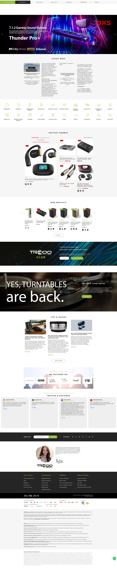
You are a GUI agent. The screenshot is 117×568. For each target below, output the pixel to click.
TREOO (61, 182)
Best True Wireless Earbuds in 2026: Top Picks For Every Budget (81, 334)
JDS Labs (74, 558)
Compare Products (46, 489)
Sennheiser (41, 562)
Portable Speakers (45, 529)
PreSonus (30, 561)
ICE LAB (33, 558)
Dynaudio (26, 556)
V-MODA (52, 564)
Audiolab (89, 552)
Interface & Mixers (64, 109)
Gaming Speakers (49, 523)
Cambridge (68, 79)
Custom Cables (56, 543)
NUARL (42, 560)
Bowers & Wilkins (85, 553)
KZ (52, 558)
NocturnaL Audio (32, 560)
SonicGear (69, 562)
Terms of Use (45, 482)
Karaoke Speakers (66, 525)
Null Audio (46, 560)
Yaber (32, 565)
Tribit (90, 563)
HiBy (81, 557)
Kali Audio (89, 558)
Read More (27, 351)
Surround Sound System (52, 525)
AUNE (39, 553)
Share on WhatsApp (64, 478)
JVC (85, 558)
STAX (90, 562)
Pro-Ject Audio (35, 561)
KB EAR (28, 558)
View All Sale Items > (88, 137)
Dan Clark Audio (54, 555)
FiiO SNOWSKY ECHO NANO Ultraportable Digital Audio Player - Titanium (29, 222)
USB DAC (49, 537)
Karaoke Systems (74, 525)
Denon (77, 555)
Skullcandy (64, 562)
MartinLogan (31, 559)
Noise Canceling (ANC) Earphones (57, 539)
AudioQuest (26, 553)
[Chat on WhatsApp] (114, 558)
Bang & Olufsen (57, 553)
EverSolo (76, 556)
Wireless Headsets (31, 523)
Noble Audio (26, 560)
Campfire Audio (65, 554)
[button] (115, 34)
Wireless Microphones (57, 533)
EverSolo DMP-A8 (35, 78)
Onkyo (50, 560)
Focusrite (38, 557)
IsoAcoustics (54, 558)
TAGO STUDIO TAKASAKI (45, 563)
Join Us (64, 258)
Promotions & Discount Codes (84, 487)
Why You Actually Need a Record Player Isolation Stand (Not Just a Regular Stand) (58, 337)
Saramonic (30, 562)
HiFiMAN (84, 557)
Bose (81, 553)
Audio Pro (68, 552)
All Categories (9, 2)
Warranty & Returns (46, 480)
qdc (54, 561)
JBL (70, 558)
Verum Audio (61, 564)
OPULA (53, 560)
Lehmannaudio (59, 558)
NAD (76, 559)
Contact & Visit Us (28, 487)
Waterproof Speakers (54, 529)
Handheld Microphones (68, 533)
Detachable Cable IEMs (48, 543)
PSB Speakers (44, 561)
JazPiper (67, 558)
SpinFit (87, 562)
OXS (59, 560)
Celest (77, 554)
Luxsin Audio (82, 558)
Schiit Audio (35, 562)
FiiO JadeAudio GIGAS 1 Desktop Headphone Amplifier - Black (84, 158)
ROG (76, 561)
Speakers (110, 109)
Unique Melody (40, 564)
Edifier (50, 556)
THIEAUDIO (69, 563)
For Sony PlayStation (78, 523)
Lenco (64, 558)
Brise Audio (31, 554)
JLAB (77, 558)
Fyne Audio (52, 557)
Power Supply (41, 119)
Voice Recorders (53, 119)
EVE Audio (72, 556)
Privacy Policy (45, 485)
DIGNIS (80, 555)
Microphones (41, 109)
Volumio (75, 564)
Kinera (33, 558)
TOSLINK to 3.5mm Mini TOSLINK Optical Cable (66, 184)
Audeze (59, 552)
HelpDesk (26, 482)
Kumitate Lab (48, 558)
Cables (64, 119)
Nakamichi (89, 559)
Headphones (7, 109)
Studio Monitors (76, 533)
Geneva (56, 557)
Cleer (26, 177)
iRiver (49, 558)
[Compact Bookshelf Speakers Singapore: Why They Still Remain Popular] (35, 327)
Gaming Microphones (40, 523)
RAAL (68, 561)
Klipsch (36, 558)
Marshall (26, 559)
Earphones (18, 109)
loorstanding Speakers (38, 543)
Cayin (60, 156)
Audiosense (31, 553)
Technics (58, 563)
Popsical (25, 561)
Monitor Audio (68, 559)
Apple (45, 552)
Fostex (42, 557)
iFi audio (37, 558)
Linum (74, 558)
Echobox (46, 556)
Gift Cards (110, 119)
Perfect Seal (79, 560)
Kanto (25, 558)
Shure (52, 562)
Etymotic (68, 556)
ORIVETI (56, 560)
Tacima (38, 563)
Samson (85, 561)
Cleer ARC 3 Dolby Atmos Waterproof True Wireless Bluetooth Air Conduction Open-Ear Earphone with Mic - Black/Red (85, 185)
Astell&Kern (52, 552)
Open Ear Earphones (38, 531)
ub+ (24, 564)
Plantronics (85, 560)
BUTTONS (42, 554)
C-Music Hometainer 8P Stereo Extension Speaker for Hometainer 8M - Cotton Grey (76, 223)
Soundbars (60, 525)
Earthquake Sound (40, 556)
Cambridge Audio (58, 554)
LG (71, 558)
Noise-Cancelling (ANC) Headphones (41, 539)
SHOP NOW (86, 296)
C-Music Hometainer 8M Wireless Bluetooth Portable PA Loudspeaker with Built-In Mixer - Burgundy (87, 223)
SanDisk (25, 562)
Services (98, 119)
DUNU (88, 555)
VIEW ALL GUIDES (58, 360)
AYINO (45, 553)
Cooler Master (37, 555)
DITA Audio (84, 555)
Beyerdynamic (71, 553)
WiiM (92, 564)
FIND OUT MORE (77, 258)
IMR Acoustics (45, 558)
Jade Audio (62, 558)
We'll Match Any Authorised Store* (58, 2)
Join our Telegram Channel (65, 485)
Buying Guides (45, 487)
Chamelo (81, 554)
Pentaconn (74, 560)
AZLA (48, 553)
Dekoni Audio (67, 555)
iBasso (29, 558)
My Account (26, 485)
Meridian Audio (53, 559)
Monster (73, 559)
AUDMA (36, 553)
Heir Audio (77, 557)
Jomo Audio (81, 558)
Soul (79, 562)
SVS (33, 563)
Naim (85, 559)
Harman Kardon (71, 557)
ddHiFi (59, 555)
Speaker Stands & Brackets (18, 120)
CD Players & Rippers (98, 109)
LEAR (55, 558)
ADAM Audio (35, 552)
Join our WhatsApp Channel (65, 482)
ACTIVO (30, 552)
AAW (28, 552)
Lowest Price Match (81, 478)
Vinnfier (66, 564)
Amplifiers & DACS (52, 109)
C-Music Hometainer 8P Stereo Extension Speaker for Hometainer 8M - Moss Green (64, 223)
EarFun (29, 556)
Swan (35, 563)
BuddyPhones (37, 554)
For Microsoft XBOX (69, 523)
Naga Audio (80, 559)
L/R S (78, 88)
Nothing (38, 560)
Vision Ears (70, 564)
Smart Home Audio (32, 526)
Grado (60, 557)
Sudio (30, 563)
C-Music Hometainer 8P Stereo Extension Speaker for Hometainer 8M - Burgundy (53, 223)
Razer (71, 561)
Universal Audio (47, 564)
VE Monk (56, 564)
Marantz (91, 558)
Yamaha (36, 565)
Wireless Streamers (75, 109)
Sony (77, 562)
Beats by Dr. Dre (64, 553)
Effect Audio (54, 556)
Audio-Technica (73, 552)
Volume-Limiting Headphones (40, 546)
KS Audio (43, 558)
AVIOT (42, 553)
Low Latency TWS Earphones (59, 523)
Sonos (73, 562)
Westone (79, 564)
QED (56, 561)
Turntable (29, 119)
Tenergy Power (63, 563)
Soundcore (83, 562)
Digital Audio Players (30, 109)
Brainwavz (26, 554)
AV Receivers (87, 109)
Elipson (61, 556)
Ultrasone (34, 564)
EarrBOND (34, 556)
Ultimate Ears (29, 564)
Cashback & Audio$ (81, 480)
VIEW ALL (58, 235)
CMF (91, 554)
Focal (34, 557)
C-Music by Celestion (50, 220)
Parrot (66, 560)
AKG (43, 552)
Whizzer (88, 564)
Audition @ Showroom (29, 478)
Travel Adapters (83, 539)
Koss (40, 558)
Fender (80, 556)
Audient (63, 552)
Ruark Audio (80, 561)
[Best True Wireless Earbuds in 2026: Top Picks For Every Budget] (81, 325)
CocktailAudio (27, 555)
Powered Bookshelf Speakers (40, 525)
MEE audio (48, 559)
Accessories (87, 119)
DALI (49, 555)
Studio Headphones (84, 533)
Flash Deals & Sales (81, 485)
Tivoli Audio (74, 563)
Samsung (90, 561)
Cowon (42, 555)
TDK (52, 563)
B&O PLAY (51, 553)
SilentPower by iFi (57, 562)
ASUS (56, 552)
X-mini (25, 565)
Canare (71, 554)
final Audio (87, 556)
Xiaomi (29, 565)
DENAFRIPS (73, 555)
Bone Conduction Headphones (48, 531)
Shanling (46, 562)
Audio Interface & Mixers (48, 533)
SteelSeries (26, 563)
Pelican (69, 560)
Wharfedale (84, 564)
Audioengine (80, 552)
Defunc (62, 555)
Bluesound (77, 553)
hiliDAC (87, 557)
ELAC (58, 556)
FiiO (78, 156)
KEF (31, 558)
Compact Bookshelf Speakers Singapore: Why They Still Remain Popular (35, 338)
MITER (64, 559)
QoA (59, 561)
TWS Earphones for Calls (83, 537)
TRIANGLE (87, 563)
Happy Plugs (64, 557)
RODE (74, 561)
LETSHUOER (68, 558)
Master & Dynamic (38, 559)
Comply (32, 555)
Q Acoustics (50, 561)
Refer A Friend (62, 480)
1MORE (25, 552)
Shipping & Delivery (46, 478)
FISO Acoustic (29, 557)
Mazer (43, 559)
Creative (46, 555)
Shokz (49, 562)
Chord (85, 554)
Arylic (48, 552)
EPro (64, 556)
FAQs (25, 480)
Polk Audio (90, 560)
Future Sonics (46, 557)
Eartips (76, 119)
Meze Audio (59, 559)
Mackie (87, 558)
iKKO (40, 558)
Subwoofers (7, 119)
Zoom (40, 565)
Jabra (58, 558)
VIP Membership (63, 487)
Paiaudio (63, 560)
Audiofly (85, 552)
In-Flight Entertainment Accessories (72, 539)
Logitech (78, 558)
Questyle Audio (63, 561)
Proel (40, 561)
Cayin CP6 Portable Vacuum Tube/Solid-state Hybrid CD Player (67, 158)
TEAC (54, 563)
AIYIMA (40, 552)
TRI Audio (82, 563)
